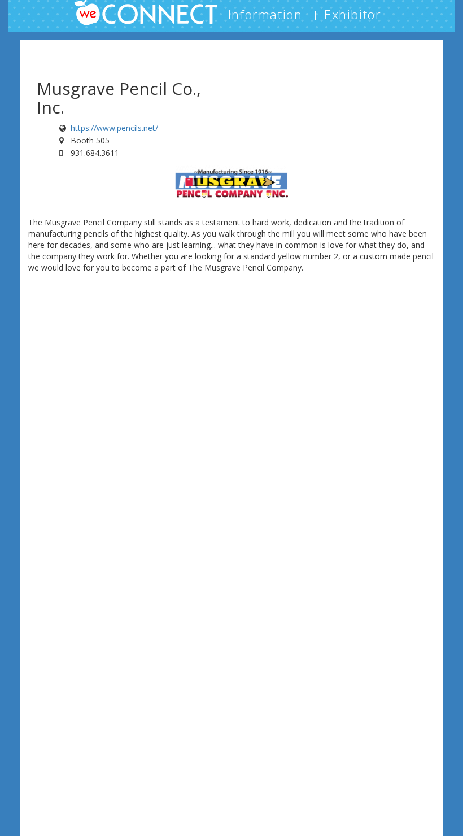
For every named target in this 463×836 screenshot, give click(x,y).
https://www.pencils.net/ (114, 128)
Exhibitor (352, 14)
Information (265, 14)
